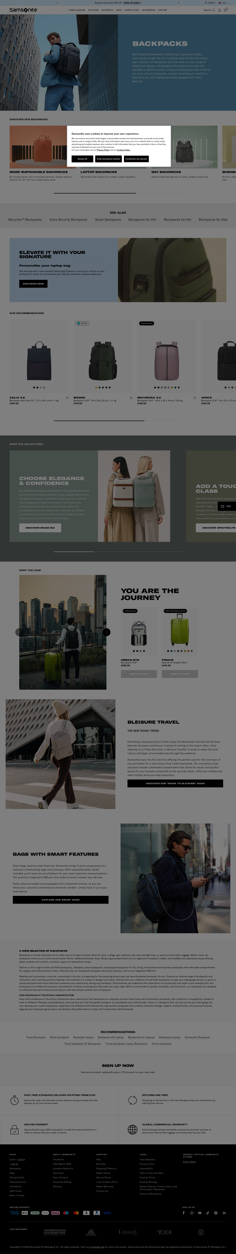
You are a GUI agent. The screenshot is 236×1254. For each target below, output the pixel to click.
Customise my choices (136, 159)
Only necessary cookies (108, 159)
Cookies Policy (123, 150)
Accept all (82, 159)
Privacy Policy (103, 150)
